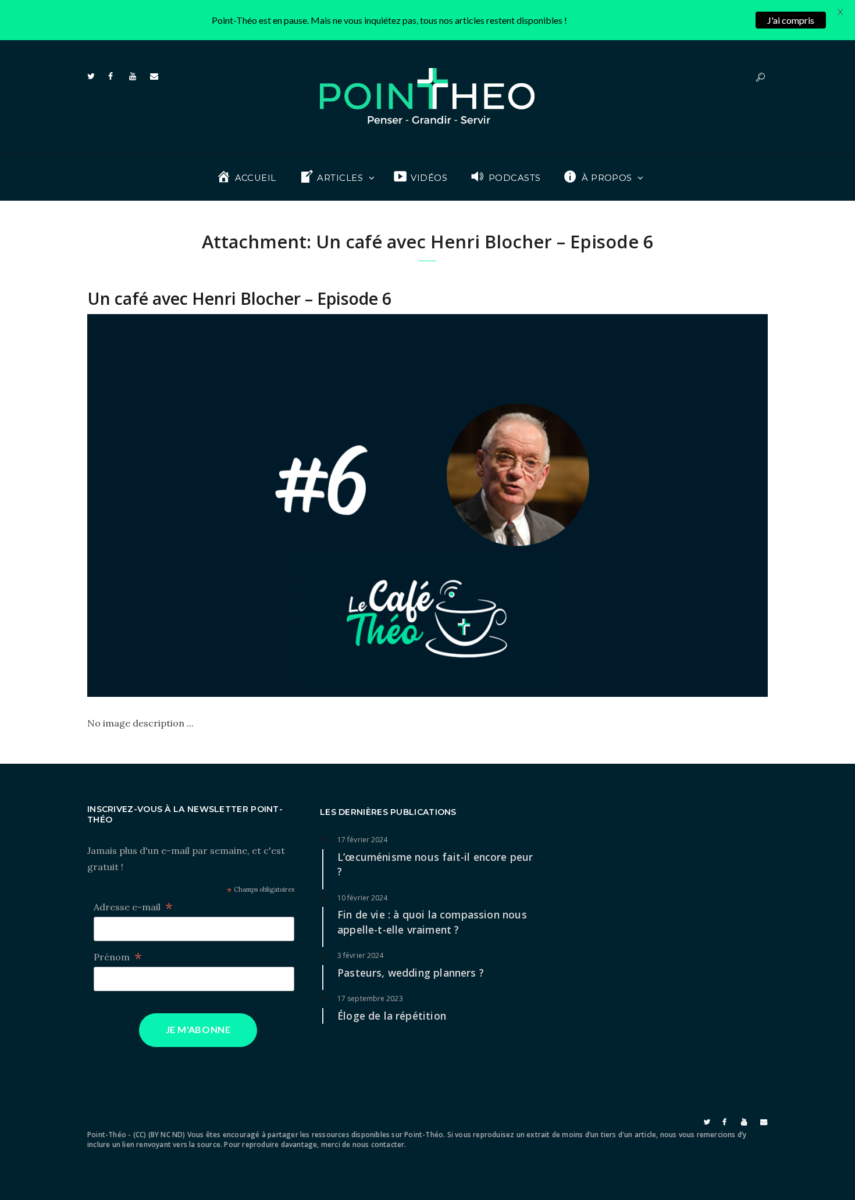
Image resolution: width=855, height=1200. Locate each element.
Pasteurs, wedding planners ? (410, 973)
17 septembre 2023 (370, 998)
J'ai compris (790, 20)
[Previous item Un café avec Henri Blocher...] (257, 505)
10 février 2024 (362, 898)
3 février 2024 (360, 955)
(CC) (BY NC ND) (159, 1135)
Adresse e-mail (133, 907)
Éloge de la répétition (391, 1016)
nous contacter (378, 1144)
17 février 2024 (362, 840)
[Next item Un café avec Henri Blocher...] (598, 505)
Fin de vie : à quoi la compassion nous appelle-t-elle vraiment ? (432, 922)
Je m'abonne (198, 1029)
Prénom (118, 957)
